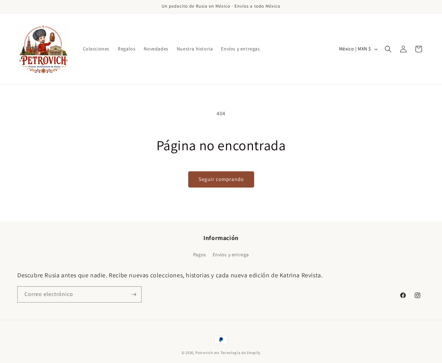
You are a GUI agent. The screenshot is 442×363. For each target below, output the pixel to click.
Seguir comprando (221, 179)
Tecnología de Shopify (241, 352)
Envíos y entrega (231, 254)
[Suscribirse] (133, 294)
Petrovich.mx (207, 352)
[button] (388, 49)
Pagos (199, 254)
